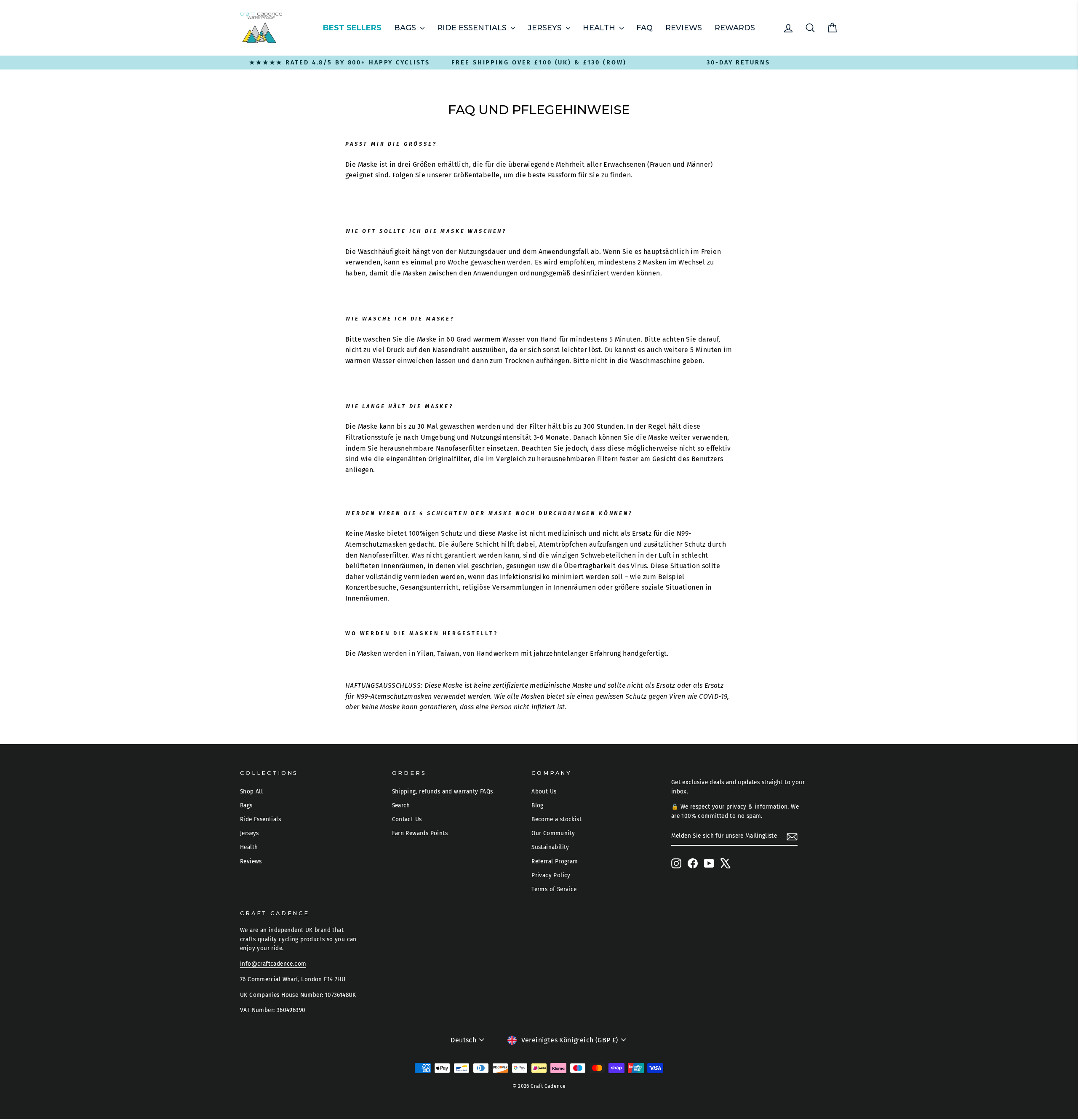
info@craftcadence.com (273, 963)
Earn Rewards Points (420, 833)
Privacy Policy (551, 875)
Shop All (251, 791)
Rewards (735, 27)
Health (600, 27)
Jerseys (546, 27)
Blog (537, 805)
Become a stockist (556, 819)
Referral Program (554, 861)
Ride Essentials (473, 27)
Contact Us (407, 819)
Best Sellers (352, 27)
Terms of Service (553, 889)
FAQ (644, 27)
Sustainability (550, 847)
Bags (406, 27)
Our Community (553, 833)
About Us (543, 791)
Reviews (683, 27)
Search (401, 805)
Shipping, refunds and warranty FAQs (442, 791)
